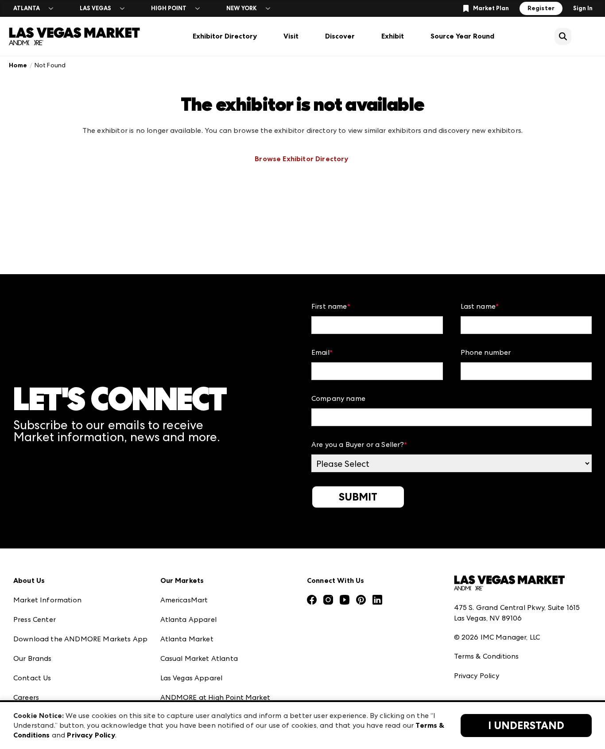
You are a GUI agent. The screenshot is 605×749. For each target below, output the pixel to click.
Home (18, 65)
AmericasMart (184, 600)
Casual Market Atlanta (199, 658)
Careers (26, 697)
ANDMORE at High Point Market (215, 697)
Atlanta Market (186, 639)
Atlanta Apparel (188, 619)
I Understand (526, 725)
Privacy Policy (476, 675)
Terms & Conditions (486, 656)
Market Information (47, 600)
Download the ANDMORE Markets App (80, 639)
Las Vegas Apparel (191, 678)
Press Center (34, 619)
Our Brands (32, 658)
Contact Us (32, 678)
